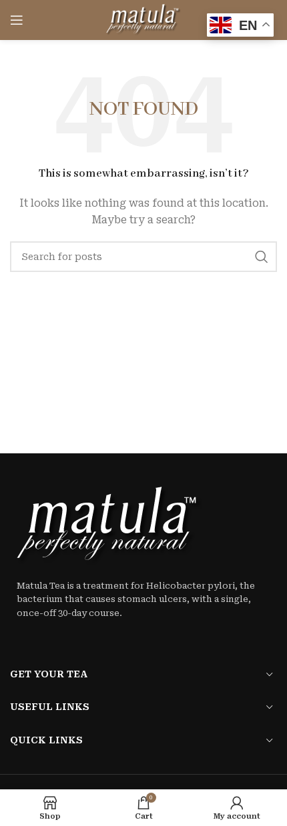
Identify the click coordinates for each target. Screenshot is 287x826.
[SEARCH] (261, 256)
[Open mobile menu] (16, 20)
